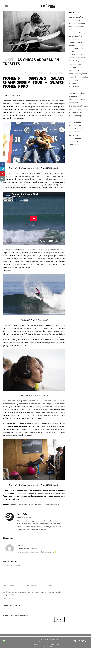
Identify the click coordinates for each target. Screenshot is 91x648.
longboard (83, 74)
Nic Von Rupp (74, 83)
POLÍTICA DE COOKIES (46, 647)
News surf (29, 73)
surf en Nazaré (75, 132)
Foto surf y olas (75, 64)
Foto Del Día (73, 61)
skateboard (73, 96)
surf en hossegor (75, 116)
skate (82, 93)
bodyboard (82, 23)
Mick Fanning (83, 77)
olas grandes (74, 87)
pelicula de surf (75, 90)
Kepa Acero (73, 74)
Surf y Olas (80, 141)
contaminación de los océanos (77, 43)
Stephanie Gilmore (57, 115)
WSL (80, 145)
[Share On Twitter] (2, 169)
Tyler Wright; (59, 104)
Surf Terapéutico (75, 138)
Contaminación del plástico (76, 49)
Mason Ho (73, 77)
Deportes (20, 73)
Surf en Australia (75, 112)
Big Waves (73, 23)
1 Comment (53, 73)
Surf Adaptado (78, 109)
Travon (20, 546)
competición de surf (76, 33)
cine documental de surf (76, 28)
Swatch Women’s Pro (33, 101)
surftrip (72, 141)
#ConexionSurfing (76, 17)
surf (70, 109)
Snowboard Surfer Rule (78, 106)
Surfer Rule (43, 73)
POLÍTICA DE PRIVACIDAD (50, 644)
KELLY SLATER (74, 70)
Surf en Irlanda (75, 122)
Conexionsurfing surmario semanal (76, 37)
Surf (34, 73)
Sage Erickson (8, 253)
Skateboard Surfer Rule (78, 100)
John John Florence (76, 67)
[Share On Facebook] (2, 164)
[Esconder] (1, 182)
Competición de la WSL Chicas (20, 505)
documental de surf (76, 54)
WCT (9, 104)
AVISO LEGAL (37, 644)
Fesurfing (72, 58)
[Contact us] (2, 178)
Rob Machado (74, 93)
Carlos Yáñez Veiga (13, 95)
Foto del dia (81, 58)
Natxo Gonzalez (75, 80)
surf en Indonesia (76, 119)
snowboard (73, 103)
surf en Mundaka (75, 129)
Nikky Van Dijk (22, 253)
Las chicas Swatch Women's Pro (47, 505)
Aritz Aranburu (74, 20)
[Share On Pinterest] (2, 173)
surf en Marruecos (76, 125)
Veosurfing (73, 145)
